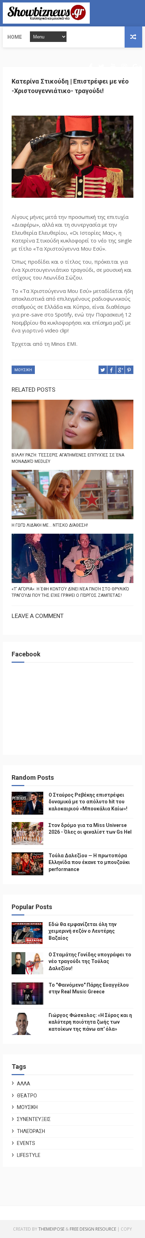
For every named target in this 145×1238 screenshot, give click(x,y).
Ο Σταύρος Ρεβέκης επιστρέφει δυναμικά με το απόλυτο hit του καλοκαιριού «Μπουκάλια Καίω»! (88, 801)
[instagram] (124, 67)
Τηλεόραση (31, 1131)
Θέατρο (27, 1095)
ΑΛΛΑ (23, 1083)
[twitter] (101, 67)
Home (14, 37)
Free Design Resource (93, 1229)
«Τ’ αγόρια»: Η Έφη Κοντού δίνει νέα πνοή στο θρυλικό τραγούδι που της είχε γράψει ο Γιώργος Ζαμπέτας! (70, 592)
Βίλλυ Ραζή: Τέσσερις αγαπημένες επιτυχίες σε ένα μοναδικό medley (68, 458)
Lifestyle (28, 1155)
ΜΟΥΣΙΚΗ (23, 370)
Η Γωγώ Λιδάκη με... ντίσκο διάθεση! (50, 525)
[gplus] (137, 67)
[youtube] (113, 67)
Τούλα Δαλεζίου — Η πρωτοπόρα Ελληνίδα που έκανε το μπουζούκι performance (89, 862)
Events (26, 1143)
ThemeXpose (51, 1229)
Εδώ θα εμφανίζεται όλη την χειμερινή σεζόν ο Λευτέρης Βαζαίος (82, 931)
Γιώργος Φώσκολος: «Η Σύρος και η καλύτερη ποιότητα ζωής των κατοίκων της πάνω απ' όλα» (90, 1022)
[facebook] (91, 67)
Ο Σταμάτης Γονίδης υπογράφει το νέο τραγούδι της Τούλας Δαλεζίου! (90, 961)
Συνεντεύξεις (34, 1119)
